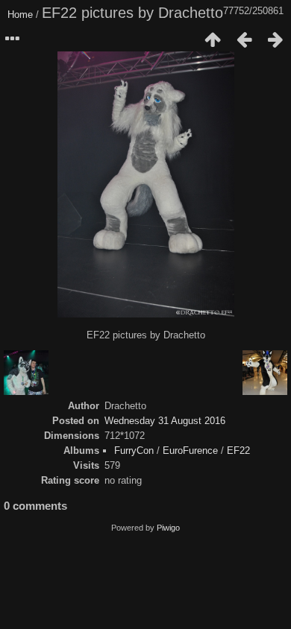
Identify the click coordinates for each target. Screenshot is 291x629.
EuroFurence (190, 450)
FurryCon (134, 450)
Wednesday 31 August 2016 (164, 420)
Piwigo (168, 527)
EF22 (238, 450)
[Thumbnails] (212, 39)
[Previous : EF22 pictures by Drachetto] (244, 39)
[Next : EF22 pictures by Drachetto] (275, 39)
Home (20, 14)
